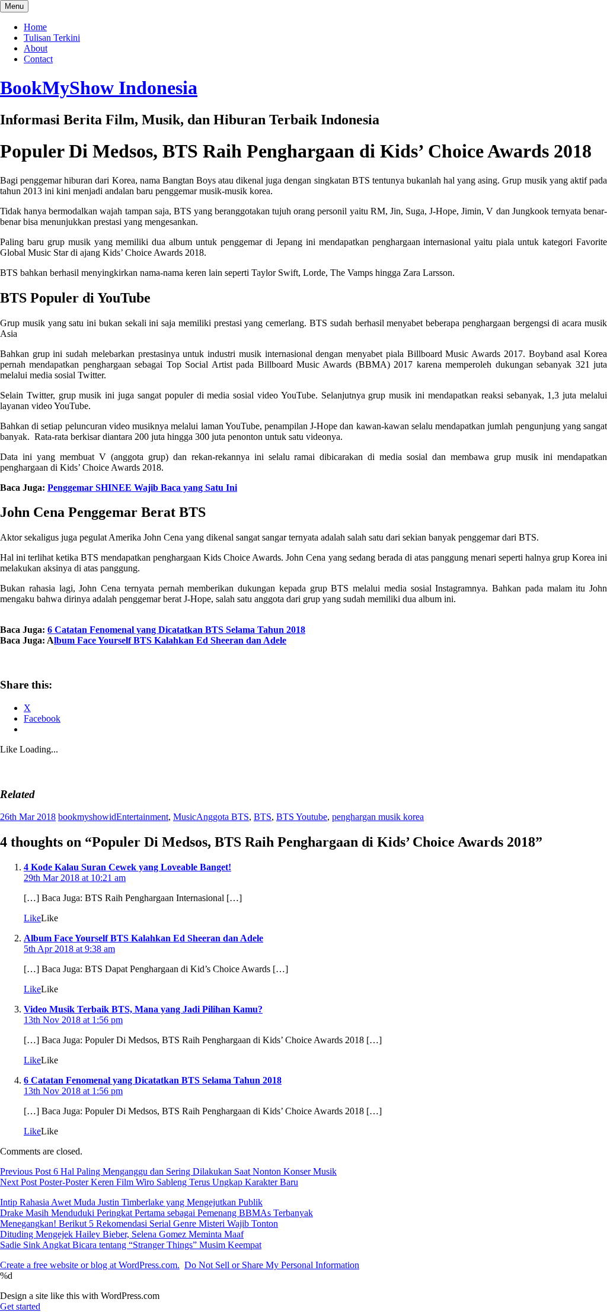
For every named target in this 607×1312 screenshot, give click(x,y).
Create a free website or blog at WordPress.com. (90, 1265)
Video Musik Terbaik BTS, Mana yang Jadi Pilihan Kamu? (143, 1009)
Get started (20, 1306)
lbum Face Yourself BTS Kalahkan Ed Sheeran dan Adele (170, 640)
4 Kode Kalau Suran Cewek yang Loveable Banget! (127, 867)
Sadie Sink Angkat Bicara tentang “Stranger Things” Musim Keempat (130, 1245)
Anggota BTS (222, 817)
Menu (14, 6)
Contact (38, 59)
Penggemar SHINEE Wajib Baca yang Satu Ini (142, 488)
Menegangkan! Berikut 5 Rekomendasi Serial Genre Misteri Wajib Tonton (139, 1223)
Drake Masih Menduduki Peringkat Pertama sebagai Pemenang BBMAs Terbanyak (156, 1213)
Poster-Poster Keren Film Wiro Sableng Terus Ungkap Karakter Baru (149, 1182)
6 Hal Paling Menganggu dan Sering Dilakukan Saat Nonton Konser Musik (168, 1171)
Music (184, 817)
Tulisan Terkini (52, 38)
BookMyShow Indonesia (98, 87)
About (35, 48)
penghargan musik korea (378, 817)
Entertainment (142, 817)
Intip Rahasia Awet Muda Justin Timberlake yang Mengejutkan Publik (131, 1202)
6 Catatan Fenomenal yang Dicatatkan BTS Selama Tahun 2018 (176, 630)
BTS (262, 817)
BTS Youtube (301, 817)
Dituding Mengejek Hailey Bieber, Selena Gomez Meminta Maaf (122, 1234)
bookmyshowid (87, 817)
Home (35, 27)
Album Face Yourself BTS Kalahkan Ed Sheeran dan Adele (143, 938)
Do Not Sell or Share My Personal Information (271, 1265)
